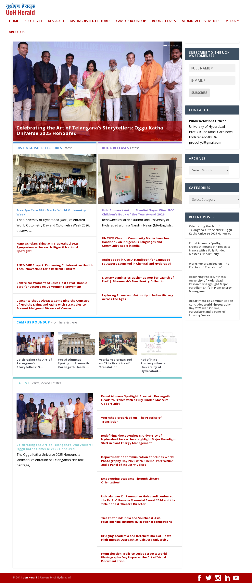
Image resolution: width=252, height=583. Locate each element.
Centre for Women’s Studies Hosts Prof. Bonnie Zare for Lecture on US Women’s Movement (52, 284)
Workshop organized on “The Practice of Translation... (115, 363)
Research (56, 21)
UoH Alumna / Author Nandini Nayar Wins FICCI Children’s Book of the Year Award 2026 (138, 212)
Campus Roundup (131, 21)
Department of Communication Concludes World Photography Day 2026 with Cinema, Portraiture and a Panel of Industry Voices (137, 460)
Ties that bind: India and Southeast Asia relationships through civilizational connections (136, 520)
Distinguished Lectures (90, 21)
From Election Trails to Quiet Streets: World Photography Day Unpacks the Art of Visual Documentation (134, 557)
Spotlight (33, 21)
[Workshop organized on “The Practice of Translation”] (118, 343)
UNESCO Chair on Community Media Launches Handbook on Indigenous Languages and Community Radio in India (135, 242)
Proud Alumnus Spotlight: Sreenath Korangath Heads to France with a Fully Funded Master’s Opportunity (135, 400)
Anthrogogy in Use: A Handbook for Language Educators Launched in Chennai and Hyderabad (136, 261)
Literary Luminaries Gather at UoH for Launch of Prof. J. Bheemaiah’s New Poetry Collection (138, 279)
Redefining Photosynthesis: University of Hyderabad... (153, 365)
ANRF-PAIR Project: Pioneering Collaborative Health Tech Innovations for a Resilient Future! (55, 267)
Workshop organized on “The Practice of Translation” (131, 419)
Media (230, 21)
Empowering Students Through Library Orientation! (130, 480)
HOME (14, 21)
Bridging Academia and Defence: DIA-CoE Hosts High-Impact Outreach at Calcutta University (136, 537)
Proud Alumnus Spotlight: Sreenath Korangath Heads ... (73, 363)
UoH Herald (30, 577)
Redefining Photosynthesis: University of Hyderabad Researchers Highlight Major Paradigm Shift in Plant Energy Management (138, 439)
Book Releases (164, 21)
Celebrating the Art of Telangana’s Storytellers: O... (34, 363)
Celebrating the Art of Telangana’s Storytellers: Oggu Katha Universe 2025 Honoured (90, 130)
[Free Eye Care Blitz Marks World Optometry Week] (54, 179)
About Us (16, 32)
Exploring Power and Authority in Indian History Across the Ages (137, 297)
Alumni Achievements (200, 21)
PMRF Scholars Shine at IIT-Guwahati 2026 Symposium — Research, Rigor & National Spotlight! (48, 247)
